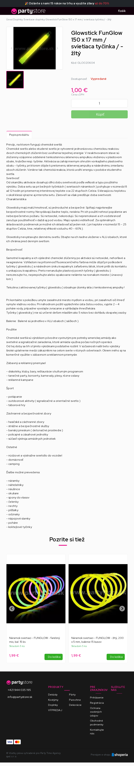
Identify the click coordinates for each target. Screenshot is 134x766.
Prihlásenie (96, 697)
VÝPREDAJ (55, 710)
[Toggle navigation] (8, 12)
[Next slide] (57, 48)
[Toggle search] (111, 11)
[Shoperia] (120, 754)
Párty (72, 694)
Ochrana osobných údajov (96, 711)
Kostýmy (53, 699)
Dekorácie (75, 704)
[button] (15, 79)
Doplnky (53, 704)
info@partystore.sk (20, 697)
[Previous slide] (12, 48)
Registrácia (97, 702)
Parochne (75, 699)
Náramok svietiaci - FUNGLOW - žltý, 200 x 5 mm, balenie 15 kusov (97, 640)
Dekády (52, 694)
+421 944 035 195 (19, 690)
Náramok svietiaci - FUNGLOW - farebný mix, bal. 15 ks (34, 640)
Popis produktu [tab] (19, 135)
